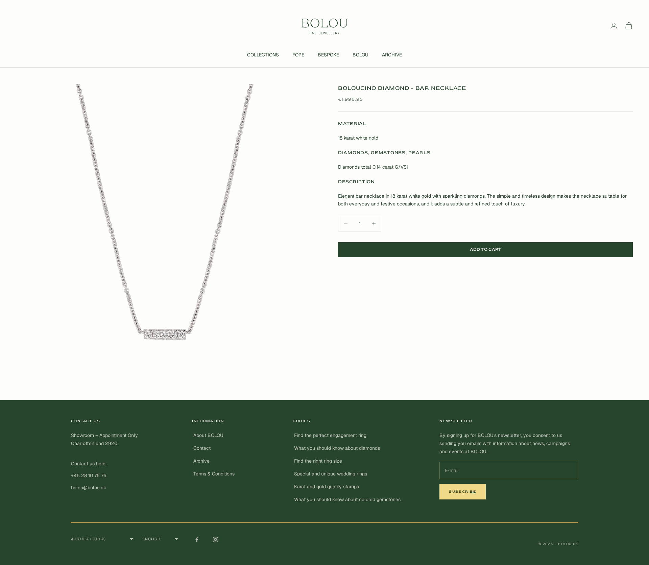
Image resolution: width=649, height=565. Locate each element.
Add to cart (485, 249)
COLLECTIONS (263, 55)
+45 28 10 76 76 (88, 475)
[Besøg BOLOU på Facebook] (197, 539)
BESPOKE (328, 55)
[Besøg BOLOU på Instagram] (215, 539)
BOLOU (360, 55)
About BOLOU (208, 435)
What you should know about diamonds (337, 448)
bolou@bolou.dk (88, 488)
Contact (202, 448)
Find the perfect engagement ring (330, 435)
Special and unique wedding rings (330, 474)
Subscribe (462, 491)
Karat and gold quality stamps (326, 487)
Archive (201, 461)
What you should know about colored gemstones (347, 499)
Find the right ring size (318, 461)
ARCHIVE (392, 55)
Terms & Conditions (214, 474)
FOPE (298, 55)
